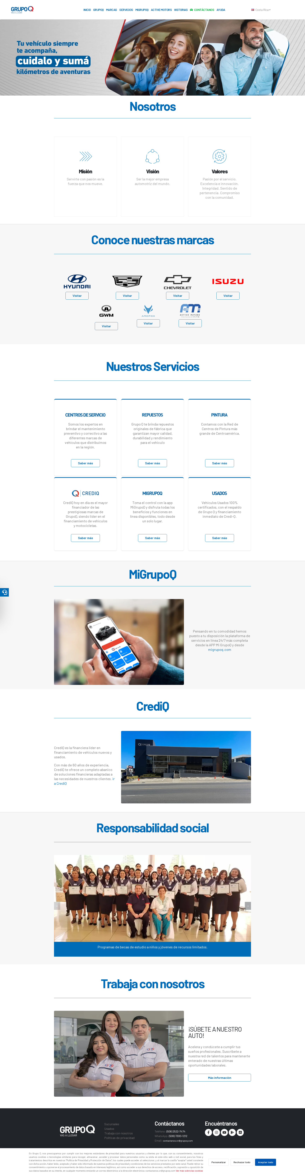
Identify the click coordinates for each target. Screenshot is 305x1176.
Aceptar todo (265, 1162)
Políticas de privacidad (119, 1138)
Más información (219, 1078)
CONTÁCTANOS (204, 9)
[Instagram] (216, 1132)
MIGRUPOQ (142, 9)
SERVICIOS (126, 9)
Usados (109, 1129)
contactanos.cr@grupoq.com (178, 1140)
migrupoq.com (219, 649)
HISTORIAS (181, 9)
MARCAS (111, 9)
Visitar (77, 295)
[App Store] (240, 1132)
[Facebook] (208, 1132)
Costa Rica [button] (262, 10)
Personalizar (218, 1162)
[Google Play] (232, 1132)
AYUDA (221, 9)
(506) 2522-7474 (175, 1131)
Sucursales (111, 1124)
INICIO (87, 9)
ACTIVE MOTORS (161, 9)
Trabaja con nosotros (118, 1133)
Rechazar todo (242, 1162)
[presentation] (57, 906)
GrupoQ (98, 9)
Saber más (85, 463)
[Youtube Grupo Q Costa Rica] (224, 1132)
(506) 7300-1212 (178, 1136)
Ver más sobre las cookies (189, 1170)
